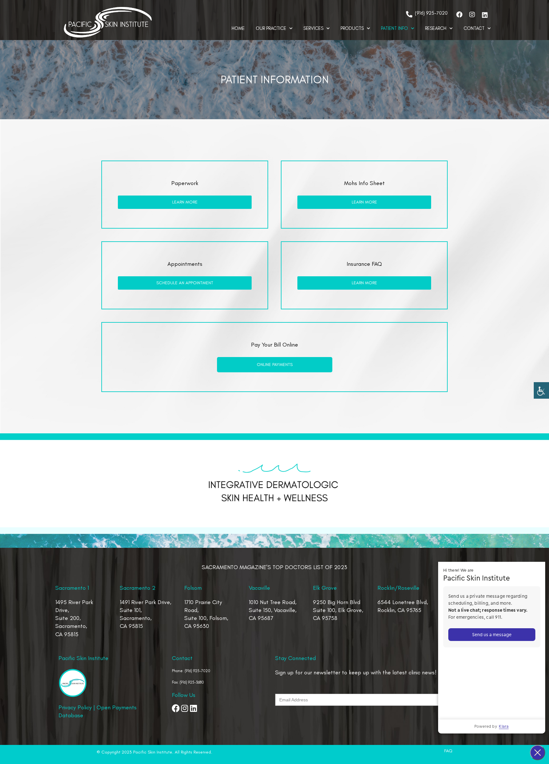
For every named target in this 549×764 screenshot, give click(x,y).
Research (435, 28)
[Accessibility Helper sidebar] (541, 389)
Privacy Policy (75, 707)
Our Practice (271, 28)
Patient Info (394, 28)
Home (238, 28)
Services (313, 28)
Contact (474, 28)
